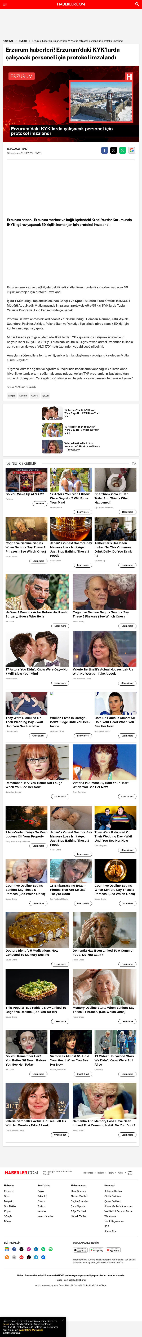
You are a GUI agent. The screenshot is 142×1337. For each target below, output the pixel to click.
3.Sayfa (8, 1216)
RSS (106, 1226)
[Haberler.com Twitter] (21, 1249)
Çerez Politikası (112, 1201)
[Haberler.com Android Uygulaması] (97, 1250)
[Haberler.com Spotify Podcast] (50, 1249)
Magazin (8, 1201)
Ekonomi (9, 1191)
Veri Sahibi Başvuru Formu (118, 1211)
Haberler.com (78, 1185)
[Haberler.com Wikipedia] (14, 1258)
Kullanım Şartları (113, 1191)
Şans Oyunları (78, 1206)
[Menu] (5, 4)
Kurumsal (109, 1185)
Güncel (23, 40)
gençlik (11, 395)
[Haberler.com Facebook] (14, 1249)
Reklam (100, 1173)
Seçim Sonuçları (79, 1201)
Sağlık (41, 1191)
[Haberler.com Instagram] (29, 1249)
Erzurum (23, 395)
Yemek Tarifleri (79, 1216)
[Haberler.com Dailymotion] (43, 1258)
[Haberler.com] (21, 1173)
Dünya (7, 1221)
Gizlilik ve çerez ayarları (46, 1285)
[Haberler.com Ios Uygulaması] (80, 1250)
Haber (59, 1279)
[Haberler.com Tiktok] (29, 1258)
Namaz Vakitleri (79, 1196)
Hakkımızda (88, 1173)
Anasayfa (8, 40)
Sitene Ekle (110, 1231)
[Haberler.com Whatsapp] (43, 1249)
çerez (6, 1323)
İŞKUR (45, 395)
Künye (120, 1173)
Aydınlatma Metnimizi (31, 1329)
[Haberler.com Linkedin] (36, 1249)
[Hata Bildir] (64, 1285)
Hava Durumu (78, 1191)
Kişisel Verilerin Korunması (118, 1206)
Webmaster (110, 1216)
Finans (41, 1201)
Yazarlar (42, 1211)
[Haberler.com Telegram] (36, 1258)
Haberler (9, 1185)
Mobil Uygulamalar (114, 1221)
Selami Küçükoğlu (27, 387)
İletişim (111, 1173)
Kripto (7, 1211)
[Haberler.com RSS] (7, 1258)
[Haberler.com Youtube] (21, 1258)
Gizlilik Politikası (112, 1196)
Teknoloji (42, 1196)
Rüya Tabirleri (78, 1211)
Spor (6, 1196)
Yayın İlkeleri (130, 1172)
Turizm (41, 1206)
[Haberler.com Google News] (7, 1249)
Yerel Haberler (45, 1216)
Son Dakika (10, 1206)
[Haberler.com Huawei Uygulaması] (113, 1250)
